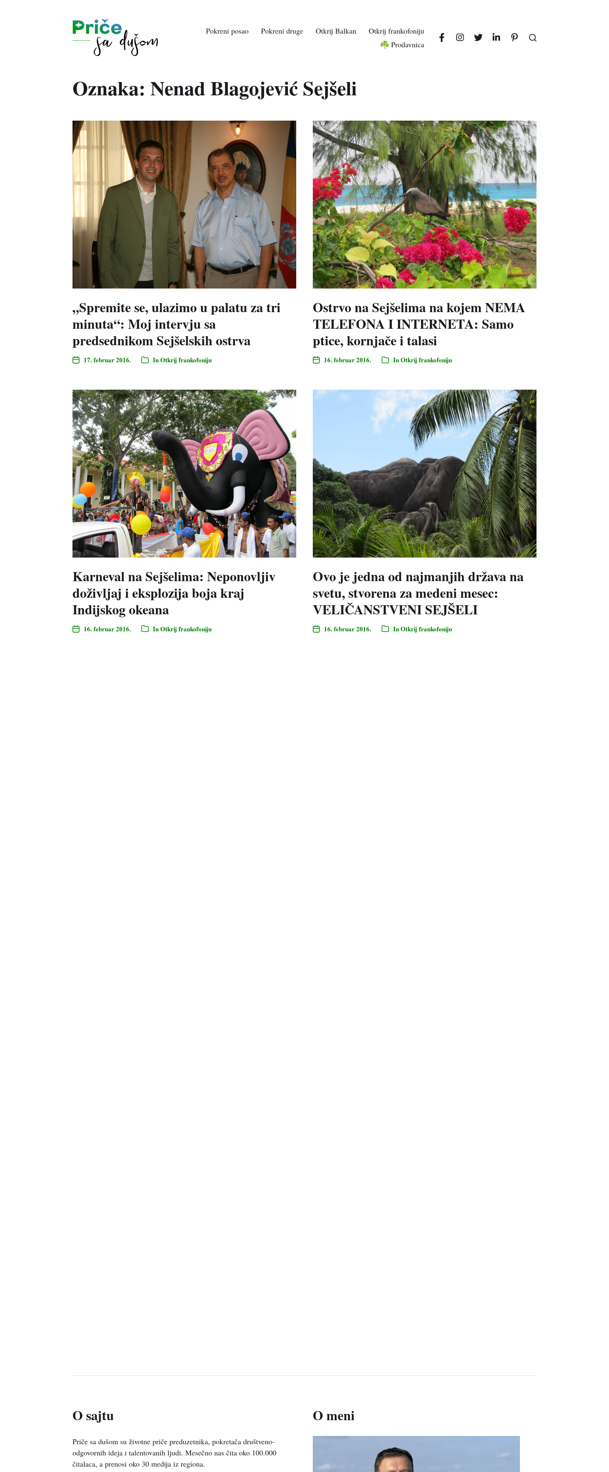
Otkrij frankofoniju (396, 30)
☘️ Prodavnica (402, 44)
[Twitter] (478, 37)
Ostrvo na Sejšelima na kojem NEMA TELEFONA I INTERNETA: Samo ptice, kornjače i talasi (419, 323)
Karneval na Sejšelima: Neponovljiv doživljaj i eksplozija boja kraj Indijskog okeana (174, 592)
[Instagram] (460, 37)
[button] (533, 37)
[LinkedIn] (496, 37)
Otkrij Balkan (336, 30)
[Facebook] (442, 37)
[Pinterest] (514, 37)
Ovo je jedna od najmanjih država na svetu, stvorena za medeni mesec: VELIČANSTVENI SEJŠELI (418, 592)
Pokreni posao (227, 30)
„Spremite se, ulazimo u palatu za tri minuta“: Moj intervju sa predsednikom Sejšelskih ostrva (176, 323)
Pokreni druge (282, 30)
